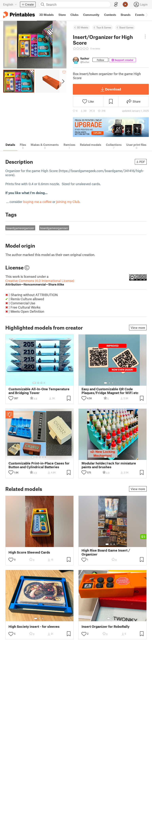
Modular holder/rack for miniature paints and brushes (109, 465)
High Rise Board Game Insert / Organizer (106, 552)
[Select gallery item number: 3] (41, 383)
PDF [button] (142, 161)
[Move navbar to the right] (146, 15)
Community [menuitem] (91, 14)
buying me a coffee (37, 202)
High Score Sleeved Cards (29, 552)
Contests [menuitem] (110, 14)
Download (113, 89)
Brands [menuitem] (125, 14)
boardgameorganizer (20, 228)
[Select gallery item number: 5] (118, 383)
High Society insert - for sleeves (34, 626)
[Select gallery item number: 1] (34, 383)
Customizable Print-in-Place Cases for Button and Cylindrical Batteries (39, 465)
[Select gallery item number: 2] (38, 383)
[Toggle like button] (11, 398)
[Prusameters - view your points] (125, 4)
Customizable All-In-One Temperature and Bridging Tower (39, 391)
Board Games (126, 27)
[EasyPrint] (116, 4)
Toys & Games (103, 27)
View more (138, 327)
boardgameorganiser (54, 228)
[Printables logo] (19, 14)
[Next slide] (62, 81)
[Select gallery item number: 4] (44, 383)
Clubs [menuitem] (74, 14)
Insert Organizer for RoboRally (105, 626)
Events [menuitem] (139, 14)
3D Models (82, 27)
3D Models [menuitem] (46, 14)
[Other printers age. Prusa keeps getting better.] (111, 127)
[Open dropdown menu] (145, 36)
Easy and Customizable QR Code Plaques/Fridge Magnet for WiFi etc (110, 391)
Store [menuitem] (62, 14)
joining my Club (68, 202)
